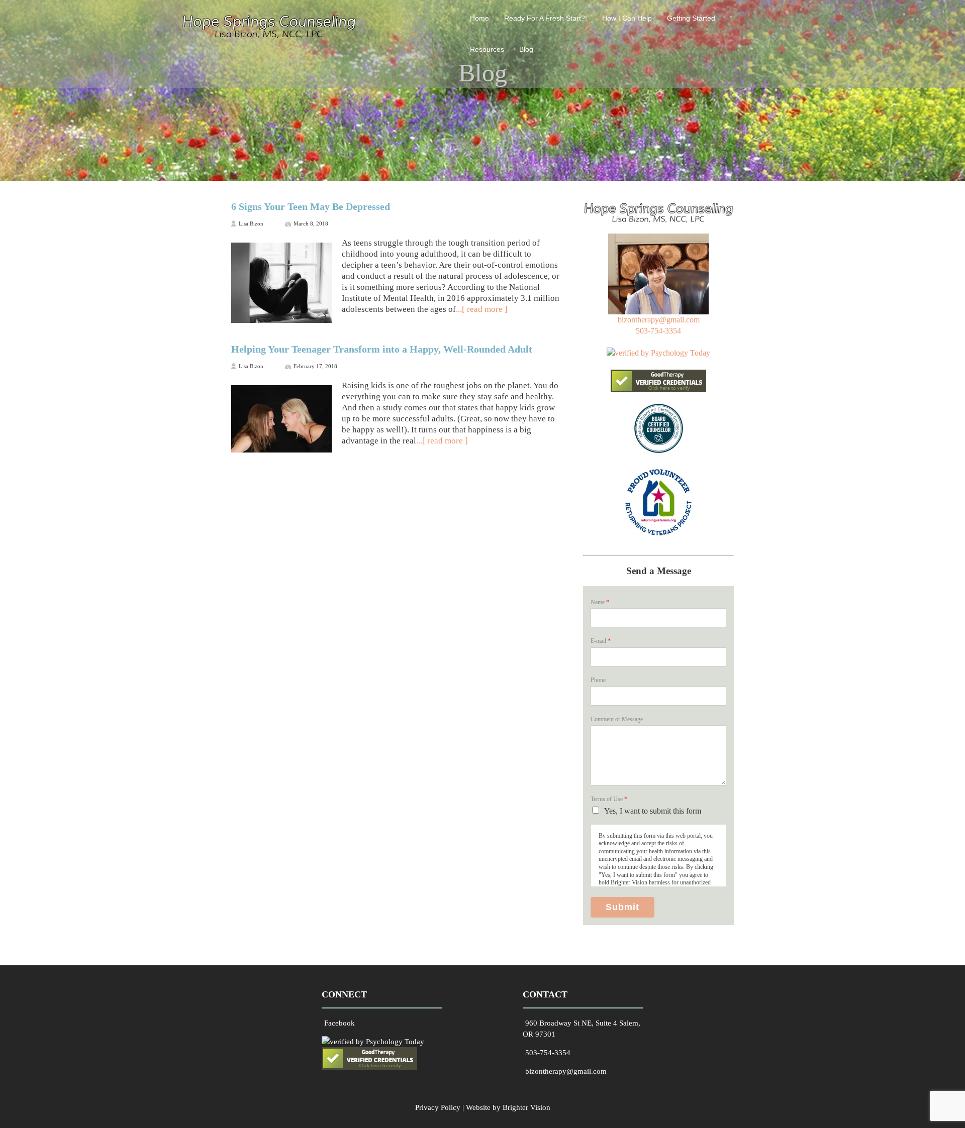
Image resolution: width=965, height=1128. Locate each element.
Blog (526, 49)
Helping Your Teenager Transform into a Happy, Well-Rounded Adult (381, 349)
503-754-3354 (658, 330)
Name (600, 602)
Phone (598, 680)
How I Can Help (627, 18)
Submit (622, 907)
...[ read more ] (482, 309)
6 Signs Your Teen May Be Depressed (310, 206)
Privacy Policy (437, 1107)
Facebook (339, 1023)
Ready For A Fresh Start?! (545, 18)
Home (479, 18)
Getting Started (691, 18)
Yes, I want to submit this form (652, 811)
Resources (487, 49)
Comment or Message (617, 719)
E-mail (601, 640)
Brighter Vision (526, 1107)
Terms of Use (609, 799)
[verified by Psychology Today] (658, 353)
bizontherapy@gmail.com (659, 319)
